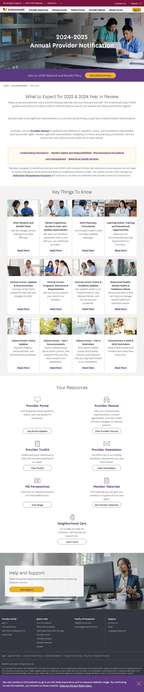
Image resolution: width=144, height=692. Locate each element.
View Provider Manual (106, 431)
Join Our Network (44, 622)
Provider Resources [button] (38, 9)
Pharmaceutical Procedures (108, 152)
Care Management (56, 159)
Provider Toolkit (43, 634)
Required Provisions (102, 655)
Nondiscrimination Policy (33, 655)
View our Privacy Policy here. (75, 685)
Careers (40, 646)
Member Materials (44, 642)
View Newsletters (106, 468)
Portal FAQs (7, 634)
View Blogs (37, 505)
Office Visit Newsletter (46, 626)
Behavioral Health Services (83, 159)
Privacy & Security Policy (73, 655)
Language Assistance (117, 630)
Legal (4, 655)
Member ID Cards (44, 638)
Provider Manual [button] (97, 9)
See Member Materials (106, 505)
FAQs (110, 626)
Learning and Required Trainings (50, 630)
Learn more (72, 541)
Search (134, 3)
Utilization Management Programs (32, 175)
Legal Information (14, 655)
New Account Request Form (14, 630)
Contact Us (113, 622)
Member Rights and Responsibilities (71, 152)
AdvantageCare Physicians (86, 626)
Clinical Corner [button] (59, 9)
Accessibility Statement (53, 655)
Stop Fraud (88, 655)
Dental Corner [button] (116, 9)
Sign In (4, 622)
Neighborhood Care (83, 622)
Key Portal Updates (37, 431)
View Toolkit (37, 468)
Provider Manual (40, 130)
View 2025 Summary (100, 75)
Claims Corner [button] (78, 9)
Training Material (9, 626)
